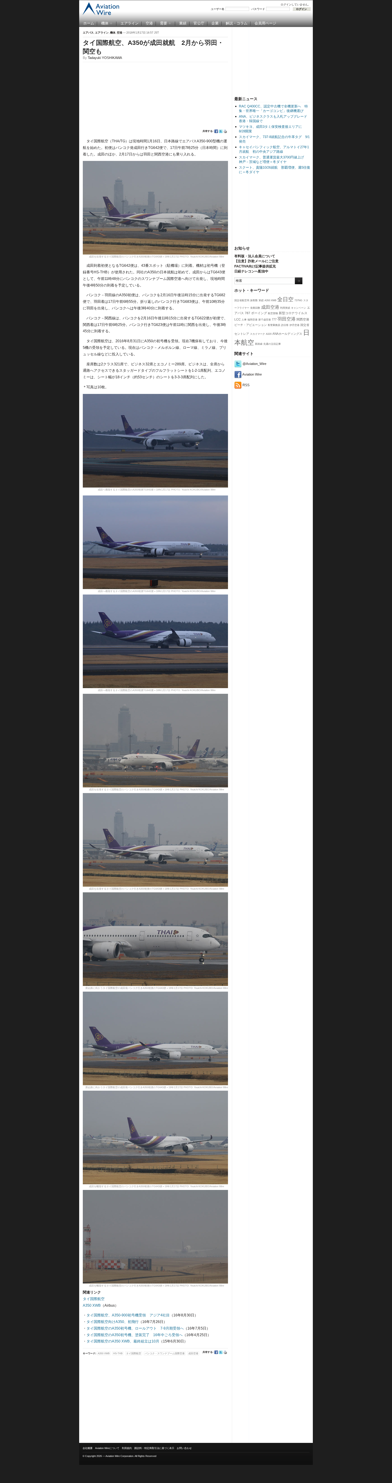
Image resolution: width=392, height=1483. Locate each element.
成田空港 (270, 307)
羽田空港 (286, 318)
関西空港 (302, 319)
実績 (261, 300)
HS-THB (117, 1353)
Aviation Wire (252, 374)
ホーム (88, 23)
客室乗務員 (274, 325)
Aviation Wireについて (107, 1448)
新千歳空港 (264, 319)
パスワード (258, 9)
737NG (298, 300)
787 (247, 313)
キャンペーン (298, 307)
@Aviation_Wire (254, 364)
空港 (149, 23)
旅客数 (254, 300)
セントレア (241, 333)
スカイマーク (257, 334)
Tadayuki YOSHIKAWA (105, 58)
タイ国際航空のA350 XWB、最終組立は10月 (122, 1341)
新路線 (258, 343)
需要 (163, 23)
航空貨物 (273, 313)
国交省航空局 (241, 300)
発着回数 (255, 307)
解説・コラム (236, 23)
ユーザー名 (217, 9)
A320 (269, 334)
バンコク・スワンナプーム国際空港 (165, 1353)
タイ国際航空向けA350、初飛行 (112, 1322)
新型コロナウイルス (293, 313)
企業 (215, 23)
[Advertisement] (272, 61)
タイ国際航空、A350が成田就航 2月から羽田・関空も (153, 47)
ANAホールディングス (287, 333)
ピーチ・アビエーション (250, 325)
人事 (244, 319)
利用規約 (127, 1448)
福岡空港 (252, 319)
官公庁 (199, 23)
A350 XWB (270, 300)
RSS (246, 385)
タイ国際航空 (94, 1299)
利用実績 (285, 307)
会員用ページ (265, 23)
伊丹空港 (294, 325)
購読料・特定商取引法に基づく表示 (154, 1448)
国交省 (304, 325)
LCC (237, 319)
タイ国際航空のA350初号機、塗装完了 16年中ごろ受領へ (134, 1335)
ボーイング (259, 313)
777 (274, 319)
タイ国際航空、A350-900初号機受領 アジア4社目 (128, 1315)
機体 (104, 23)
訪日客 (285, 325)
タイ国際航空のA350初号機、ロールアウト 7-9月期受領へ (135, 1328)
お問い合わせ (184, 1448)
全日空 (285, 299)
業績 (182, 23)
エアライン (129, 23)
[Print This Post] (225, 131)
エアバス (88, 32)
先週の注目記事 (272, 343)
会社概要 (88, 1448)
